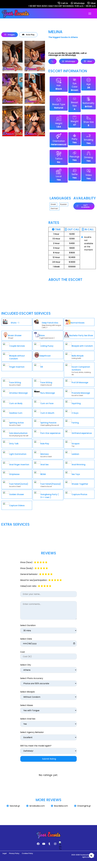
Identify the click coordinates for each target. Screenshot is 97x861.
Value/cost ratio (28, 586)
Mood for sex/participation (33, 580)
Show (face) (26, 562)
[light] (91, 855)
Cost (22, 652)
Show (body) (26, 568)
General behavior (29, 574)
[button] (90, 13)
